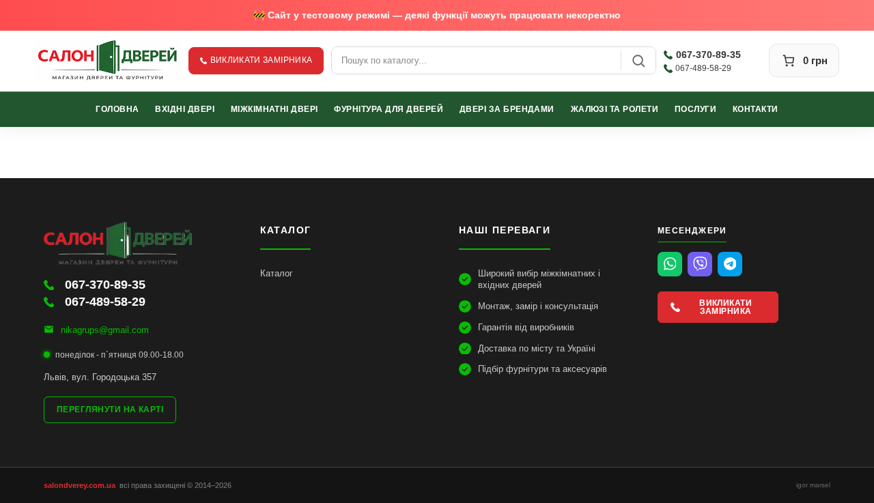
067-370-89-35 (708, 54)
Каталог (276, 273)
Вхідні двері (184, 109)
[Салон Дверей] (108, 60)
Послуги (695, 109)
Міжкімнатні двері (274, 109)
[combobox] (476, 60)
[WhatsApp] (670, 264)
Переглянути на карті (110, 409)
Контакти (755, 109)
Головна (117, 109)
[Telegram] (730, 264)
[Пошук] (638, 60)
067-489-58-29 (703, 68)
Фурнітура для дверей (388, 109)
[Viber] (700, 264)
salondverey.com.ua (79, 485)
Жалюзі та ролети (615, 109)
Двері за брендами (507, 109)
